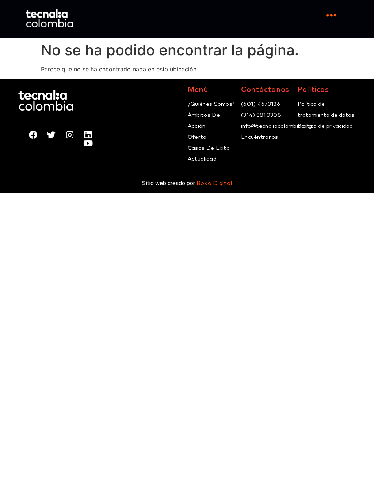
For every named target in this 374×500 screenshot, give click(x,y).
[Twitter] (51, 135)
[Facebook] (33, 135)
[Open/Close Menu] (331, 15)
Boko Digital (214, 183)
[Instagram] (69, 135)
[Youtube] (88, 143)
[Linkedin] (88, 135)
